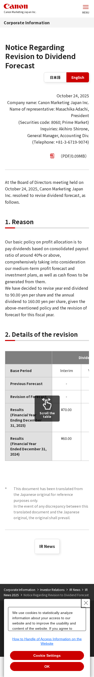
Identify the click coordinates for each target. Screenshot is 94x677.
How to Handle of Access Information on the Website (47, 641)
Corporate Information (27, 23)
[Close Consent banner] (86, 603)
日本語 (55, 77)
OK (47, 666)
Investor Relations (52, 589)
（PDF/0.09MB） (73, 156)
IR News (47, 546)
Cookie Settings (47, 655)
